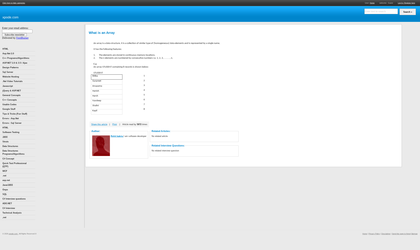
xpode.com (10, 17)
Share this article (99, 124)
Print (114, 124)
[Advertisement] (57, 13)
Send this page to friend (401, 234)
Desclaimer (385, 234)
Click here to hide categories (13, 3)
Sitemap (414, 234)
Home (372, 3)
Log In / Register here (406, 3)
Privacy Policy (374, 234)
